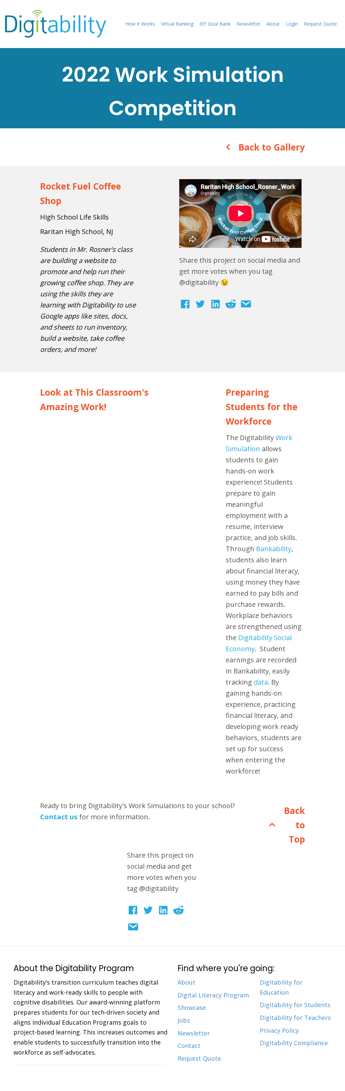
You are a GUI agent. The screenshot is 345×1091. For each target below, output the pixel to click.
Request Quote (320, 24)
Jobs (184, 1020)
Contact (189, 1046)
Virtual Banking (177, 24)
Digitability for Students (295, 1005)
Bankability (273, 548)
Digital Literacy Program (213, 995)
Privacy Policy (279, 1030)
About (273, 24)
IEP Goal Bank (214, 24)
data (261, 682)
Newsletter (248, 24)
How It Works (140, 24)
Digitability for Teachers (295, 1018)
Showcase (192, 1007)
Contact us (58, 816)
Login (292, 24)
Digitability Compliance (294, 1043)
